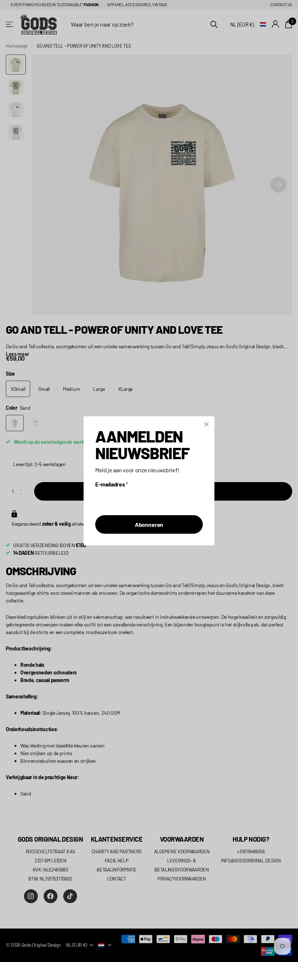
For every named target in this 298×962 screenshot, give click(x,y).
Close (206, 424)
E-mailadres (111, 484)
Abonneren (149, 524)
